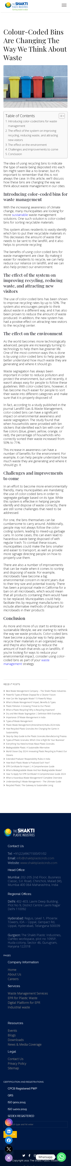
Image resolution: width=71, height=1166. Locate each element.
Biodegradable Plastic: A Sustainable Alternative (28, 747)
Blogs (12, 1035)
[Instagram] (9, 1122)
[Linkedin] (9, 1131)
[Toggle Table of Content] (60, 116)
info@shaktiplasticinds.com (35, 858)
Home (12, 970)
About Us (14, 974)
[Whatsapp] (61, 1157)
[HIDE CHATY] (9, 1158)
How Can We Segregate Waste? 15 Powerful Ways (29, 698)
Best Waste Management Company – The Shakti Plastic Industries (36, 691)
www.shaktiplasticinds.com (38, 863)
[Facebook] (9, 1140)
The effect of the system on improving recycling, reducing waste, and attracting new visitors (33, 135)
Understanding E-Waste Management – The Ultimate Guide (33, 781)
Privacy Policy (17, 1063)
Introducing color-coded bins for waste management (32, 123)
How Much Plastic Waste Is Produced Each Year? (28, 762)
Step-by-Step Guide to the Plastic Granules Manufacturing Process (36, 736)
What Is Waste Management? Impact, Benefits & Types (31, 702)
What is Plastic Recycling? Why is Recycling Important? (30, 709)
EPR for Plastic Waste (22, 998)
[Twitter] (9, 1149)
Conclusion (15, 154)
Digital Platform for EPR (24, 1002)
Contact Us (15, 1059)
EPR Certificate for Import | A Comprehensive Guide (30, 766)
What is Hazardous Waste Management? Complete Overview (34, 777)
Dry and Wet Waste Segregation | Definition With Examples (33, 713)
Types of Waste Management (19, 721)
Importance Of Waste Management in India (25, 717)
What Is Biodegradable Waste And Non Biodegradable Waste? (34, 770)
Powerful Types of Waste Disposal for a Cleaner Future (31, 694)
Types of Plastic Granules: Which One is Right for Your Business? (35, 740)
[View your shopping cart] (60, 5)
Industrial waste (19, 1007)
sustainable (20, 215)
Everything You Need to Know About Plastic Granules (30, 743)
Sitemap (13, 1068)
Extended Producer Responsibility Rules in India (28, 758)
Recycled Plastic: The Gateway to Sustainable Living (29, 785)
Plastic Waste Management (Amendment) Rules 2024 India (33, 724)
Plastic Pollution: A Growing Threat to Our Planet (28, 706)
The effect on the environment (27, 145)
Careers (13, 979)
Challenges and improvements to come (33, 149)
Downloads (16, 1040)
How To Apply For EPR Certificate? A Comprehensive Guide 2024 (36, 774)
